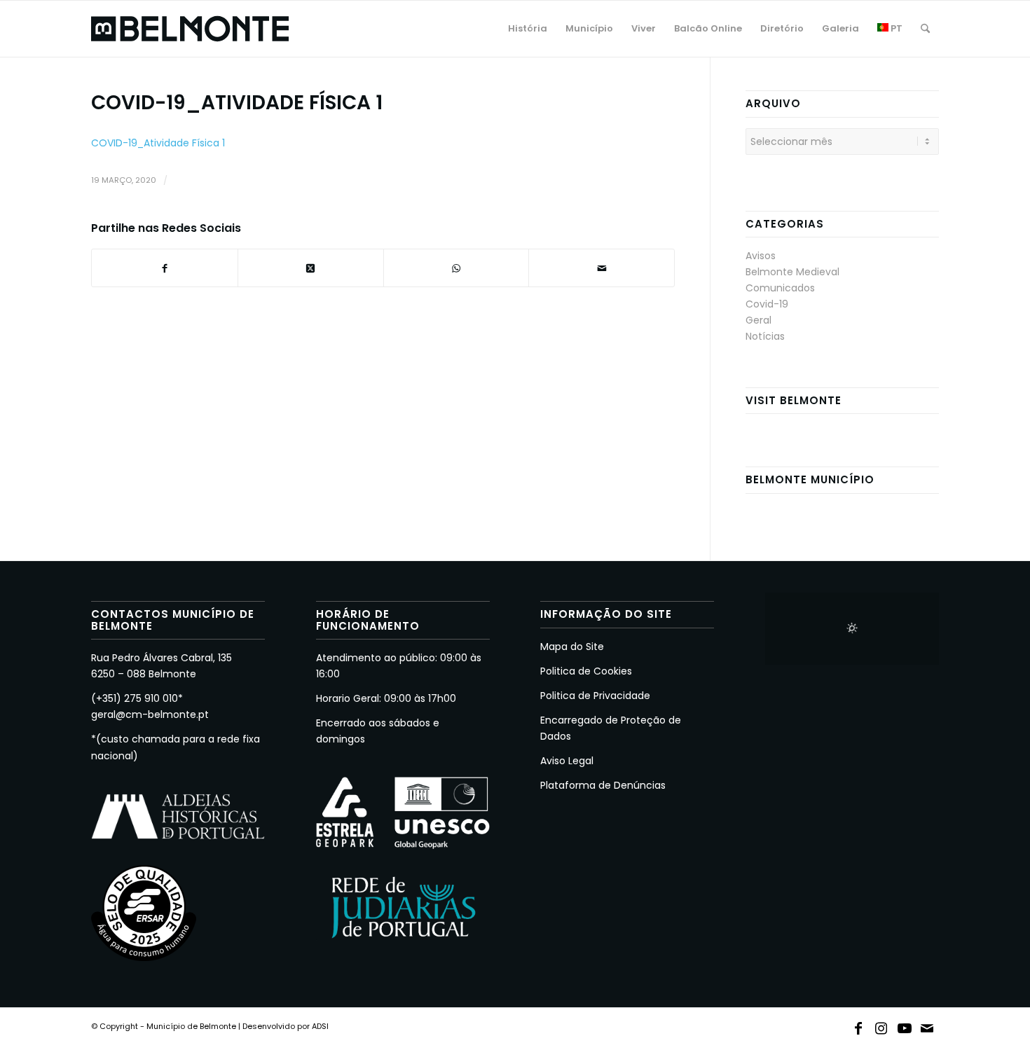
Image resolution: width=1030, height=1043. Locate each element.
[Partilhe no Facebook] (165, 267)
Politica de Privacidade (595, 696)
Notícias (765, 336)
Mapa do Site (572, 647)
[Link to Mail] (927, 1025)
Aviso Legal (566, 761)
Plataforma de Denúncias (603, 785)
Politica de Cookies (586, 671)
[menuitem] (527, 29)
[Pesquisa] (925, 29)
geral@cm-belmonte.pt (150, 714)
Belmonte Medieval (792, 272)
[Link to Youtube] (904, 1025)
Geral (758, 320)
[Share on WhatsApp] (456, 267)
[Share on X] (310, 267)
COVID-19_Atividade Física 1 (158, 143)
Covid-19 (767, 304)
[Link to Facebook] (858, 1025)
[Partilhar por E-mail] (601, 267)
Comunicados (780, 288)
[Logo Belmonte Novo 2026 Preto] (190, 29)
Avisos (761, 256)
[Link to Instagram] (881, 1025)
